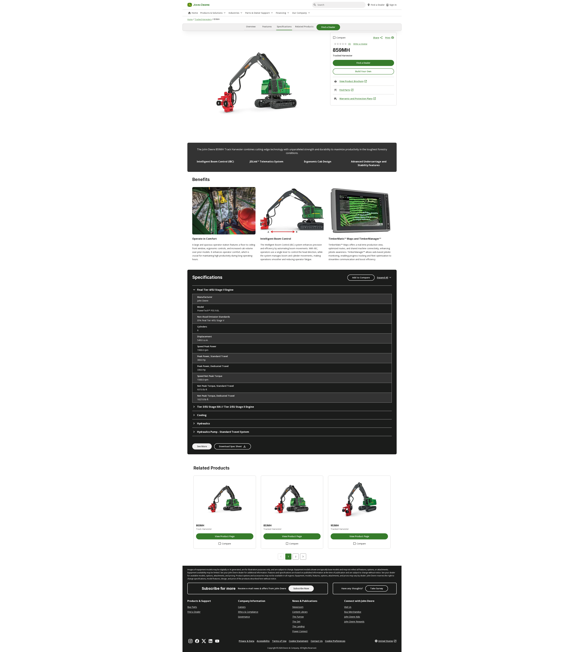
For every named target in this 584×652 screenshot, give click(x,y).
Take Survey (376, 588)
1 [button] (288, 556)
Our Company (299, 12)
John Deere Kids (352, 616)
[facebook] (197, 641)
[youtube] (217, 641)
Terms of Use (279, 641)
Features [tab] (267, 26)
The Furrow (298, 616)
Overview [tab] (250, 26)
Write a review (360, 43)
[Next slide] (303, 557)
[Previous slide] (281, 557)
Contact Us (317, 641)
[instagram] (190, 641)
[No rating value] (341, 44)
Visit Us (347, 607)
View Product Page (225, 536)
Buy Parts (192, 607)
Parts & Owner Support (257, 12)
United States (385, 641)
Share (376, 37)
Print (387, 37)
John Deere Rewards (354, 621)
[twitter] (204, 641)
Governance (244, 616)
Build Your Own (363, 71)
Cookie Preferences (335, 641)
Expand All (382, 277)
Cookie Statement (298, 641)
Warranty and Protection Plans (355, 98)
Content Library (300, 611)
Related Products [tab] (304, 26)
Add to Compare (361, 277)
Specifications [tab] (284, 26)
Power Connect (300, 631)
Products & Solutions (211, 12)
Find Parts (344, 89)
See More (202, 446)
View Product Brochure (351, 81)
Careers (242, 607)
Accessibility (263, 641)
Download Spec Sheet (230, 446)
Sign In (393, 4)
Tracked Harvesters (203, 19)
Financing (281, 12)
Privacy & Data (246, 641)
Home (195, 12)
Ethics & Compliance (248, 611)
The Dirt (296, 621)
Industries (234, 12)
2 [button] (295, 556)
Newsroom (297, 607)
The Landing (298, 626)
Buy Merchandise (352, 611)
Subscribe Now (301, 588)
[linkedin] (210, 641)
